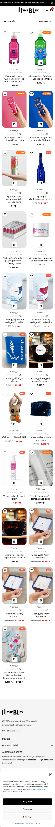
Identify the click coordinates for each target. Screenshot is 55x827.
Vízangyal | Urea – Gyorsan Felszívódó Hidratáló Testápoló (14, 79)
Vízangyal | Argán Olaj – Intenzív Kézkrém (40, 139)
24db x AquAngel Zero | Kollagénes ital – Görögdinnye (14, 261)
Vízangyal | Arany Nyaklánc (41, 556)
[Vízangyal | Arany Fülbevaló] (41, 585)
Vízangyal (14, 69)
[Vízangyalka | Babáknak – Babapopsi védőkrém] (41, 229)
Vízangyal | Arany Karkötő (14, 615)
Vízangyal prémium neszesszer (41, 438)
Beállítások (27, 817)
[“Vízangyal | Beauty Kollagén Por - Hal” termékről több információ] (14, 306)
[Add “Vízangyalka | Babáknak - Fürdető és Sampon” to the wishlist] (31, 32)
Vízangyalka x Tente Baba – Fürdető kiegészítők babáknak (14, 675)
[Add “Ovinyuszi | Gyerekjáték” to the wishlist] (5, 393)
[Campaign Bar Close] (52, 3)
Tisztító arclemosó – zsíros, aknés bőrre (40, 497)
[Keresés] (47, 10)
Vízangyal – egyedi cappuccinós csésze (14, 556)
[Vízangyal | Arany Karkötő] (14, 585)
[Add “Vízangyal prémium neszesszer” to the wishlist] (31, 393)
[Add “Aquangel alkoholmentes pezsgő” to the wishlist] (31, 153)
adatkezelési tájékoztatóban (40, 760)
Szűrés (11, 21)
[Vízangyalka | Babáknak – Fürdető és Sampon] (41, 48)
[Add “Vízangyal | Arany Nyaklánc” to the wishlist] (31, 511)
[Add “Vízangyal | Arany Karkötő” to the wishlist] (5, 570)
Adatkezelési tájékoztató (24, 823)
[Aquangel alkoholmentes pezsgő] (41, 168)
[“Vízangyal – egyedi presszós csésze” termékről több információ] (40, 365)
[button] (50, 774)
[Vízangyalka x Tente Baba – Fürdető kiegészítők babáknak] (14, 644)
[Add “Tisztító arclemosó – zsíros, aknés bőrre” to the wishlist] (31, 452)
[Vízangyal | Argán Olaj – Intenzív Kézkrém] (41, 109)
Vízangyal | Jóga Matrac (14, 379)
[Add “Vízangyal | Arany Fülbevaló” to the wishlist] (31, 570)
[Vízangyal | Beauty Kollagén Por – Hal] (14, 291)
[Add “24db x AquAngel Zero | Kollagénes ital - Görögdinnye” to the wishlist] (5, 214)
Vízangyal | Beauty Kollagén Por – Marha (41, 321)
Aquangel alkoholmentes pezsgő (40, 198)
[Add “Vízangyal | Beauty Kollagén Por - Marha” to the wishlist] (31, 276)
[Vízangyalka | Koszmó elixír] (14, 468)
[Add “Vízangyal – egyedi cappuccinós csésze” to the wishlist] (5, 511)
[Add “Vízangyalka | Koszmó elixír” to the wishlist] (5, 452)
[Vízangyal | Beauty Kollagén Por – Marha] (41, 291)
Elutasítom (27, 809)
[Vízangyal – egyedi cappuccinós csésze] (14, 526)
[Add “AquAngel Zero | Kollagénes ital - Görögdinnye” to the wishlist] (5, 153)
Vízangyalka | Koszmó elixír (14, 497)
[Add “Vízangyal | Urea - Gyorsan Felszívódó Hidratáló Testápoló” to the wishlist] (5, 32)
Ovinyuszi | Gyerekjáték (14, 437)
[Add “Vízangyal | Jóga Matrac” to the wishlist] (5, 335)
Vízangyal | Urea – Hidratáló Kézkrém (14, 139)
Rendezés (43, 21)
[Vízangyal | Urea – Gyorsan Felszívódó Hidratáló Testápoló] (14, 48)
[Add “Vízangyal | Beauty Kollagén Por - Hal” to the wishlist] (5, 276)
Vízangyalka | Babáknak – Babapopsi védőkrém (41, 259)
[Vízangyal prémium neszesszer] (41, 409)
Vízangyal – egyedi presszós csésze (40, 379)
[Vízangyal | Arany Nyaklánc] (41, 526)
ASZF (38, 823)
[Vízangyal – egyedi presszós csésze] (41, 350)
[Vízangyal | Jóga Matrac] (14, 350)
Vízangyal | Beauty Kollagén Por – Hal (14, 321)
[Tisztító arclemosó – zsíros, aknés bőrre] (41, 468)
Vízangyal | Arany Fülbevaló (41, 615)
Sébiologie (40, 489)
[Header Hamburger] (3, 10)
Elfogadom (27, 801)
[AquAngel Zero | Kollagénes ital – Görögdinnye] (14, 168)
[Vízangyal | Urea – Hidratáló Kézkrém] (14, 109)
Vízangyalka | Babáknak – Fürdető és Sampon (41, 77)
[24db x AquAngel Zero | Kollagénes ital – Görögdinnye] (14, 229)
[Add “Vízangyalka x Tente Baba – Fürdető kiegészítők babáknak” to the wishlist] (5, 629)
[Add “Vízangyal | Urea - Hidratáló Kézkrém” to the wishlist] (5, 94)
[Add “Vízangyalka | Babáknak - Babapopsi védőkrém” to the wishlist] (31, 214)
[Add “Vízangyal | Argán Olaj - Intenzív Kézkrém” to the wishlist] (31, 94)
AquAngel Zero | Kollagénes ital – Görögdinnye (14, 199)
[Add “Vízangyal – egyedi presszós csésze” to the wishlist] (31, 335)
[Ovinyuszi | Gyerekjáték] (14, 409)
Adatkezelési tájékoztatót (36, 789)
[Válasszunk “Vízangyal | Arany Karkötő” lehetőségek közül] (14, 600)
